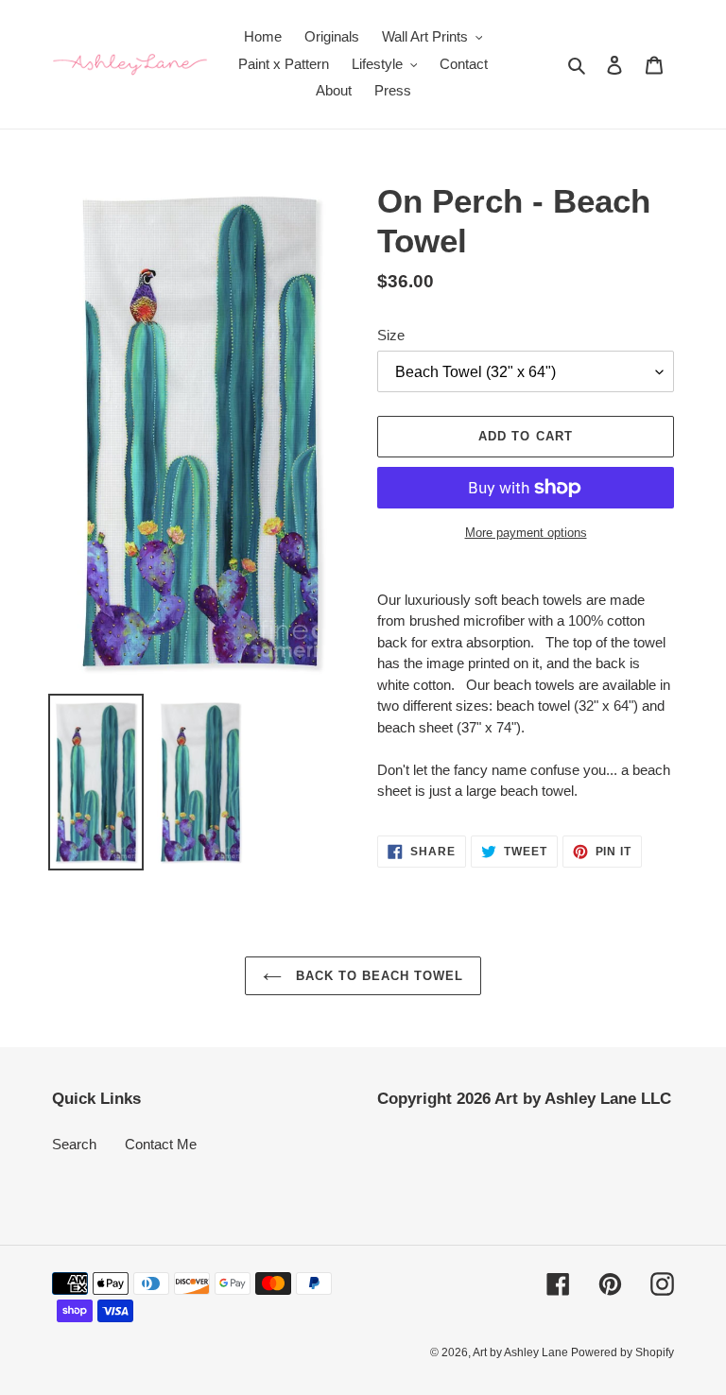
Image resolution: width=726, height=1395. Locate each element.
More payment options (526, 532)
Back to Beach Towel (377, 976)
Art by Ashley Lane (522, 1352)
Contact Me (161, 1144)
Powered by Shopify (622, 1352)
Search (74, 1144)
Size (391, 335)
